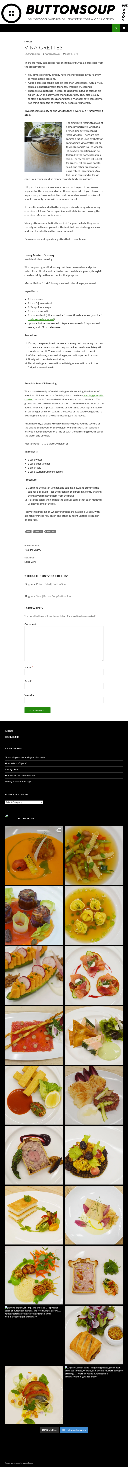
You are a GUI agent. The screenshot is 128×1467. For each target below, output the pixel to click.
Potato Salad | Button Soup (51, 583)
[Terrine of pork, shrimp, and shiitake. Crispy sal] (34, 1335)
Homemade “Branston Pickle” (20, 775)
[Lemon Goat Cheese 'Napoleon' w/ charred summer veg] (34, 1215)
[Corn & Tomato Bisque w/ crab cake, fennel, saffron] (34, 855)
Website (29, 695)
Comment (31, 624)
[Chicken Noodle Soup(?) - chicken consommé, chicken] (94, 915)
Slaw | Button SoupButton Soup (54, 596)
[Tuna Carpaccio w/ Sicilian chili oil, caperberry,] (34, 1035)
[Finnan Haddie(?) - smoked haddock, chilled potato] (94, 1215)
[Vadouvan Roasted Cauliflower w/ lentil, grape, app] (94, 1155)
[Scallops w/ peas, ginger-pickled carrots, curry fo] (34, 1275)
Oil (28, 532)
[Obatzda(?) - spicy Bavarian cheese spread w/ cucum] (34, 975)
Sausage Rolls (12, 769)
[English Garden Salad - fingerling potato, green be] (94, 1395)
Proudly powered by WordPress (19, 1463)
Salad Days (30, 559)
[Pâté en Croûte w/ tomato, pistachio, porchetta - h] (94, 1275)
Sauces (28, 41)
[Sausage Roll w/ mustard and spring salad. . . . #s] (94, 1335)
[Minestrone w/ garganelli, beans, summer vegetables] (94, 855)
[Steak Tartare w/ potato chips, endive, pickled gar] (94, 1095)
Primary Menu (124, 28)
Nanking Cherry (32, 547)
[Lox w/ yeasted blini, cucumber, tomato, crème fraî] (94, 975)
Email (28, 681)
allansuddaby (52, 54)
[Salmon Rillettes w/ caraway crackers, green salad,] (94, 1035)
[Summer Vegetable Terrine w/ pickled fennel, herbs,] (34, 1395)
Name (28, 667)
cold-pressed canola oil (41, 319)
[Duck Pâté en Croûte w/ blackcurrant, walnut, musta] (34, 1155)
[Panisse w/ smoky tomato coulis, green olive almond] (34, 1095)
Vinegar (50, 532)
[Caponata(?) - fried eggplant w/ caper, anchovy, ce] (34, 915)
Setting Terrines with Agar (18, 781)
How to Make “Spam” (15, 763)
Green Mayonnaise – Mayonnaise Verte (25, 757)
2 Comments (71, 54)
